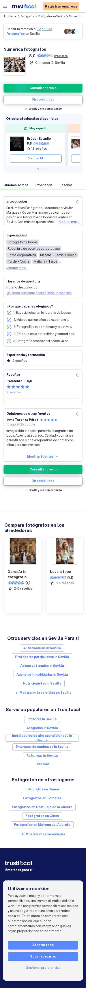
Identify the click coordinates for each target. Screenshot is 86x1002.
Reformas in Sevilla (42, 755)
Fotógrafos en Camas (42, 789)
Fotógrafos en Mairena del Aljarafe (42, 824)
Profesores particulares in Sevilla (42, 657)
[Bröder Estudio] (17, 143)
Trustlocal (10, 16)
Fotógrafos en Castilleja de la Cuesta (42, 807)
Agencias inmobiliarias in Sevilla (42, 674)
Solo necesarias (43, 956)
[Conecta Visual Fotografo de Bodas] (78, 143)
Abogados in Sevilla (42, 728)
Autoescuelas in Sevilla (42, 648)
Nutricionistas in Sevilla (42, 683)
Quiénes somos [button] (16, 185)
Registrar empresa (61, 6)
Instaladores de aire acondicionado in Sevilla (42, 738)
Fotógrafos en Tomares (42, 798)
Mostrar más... (69, 222)
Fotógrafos (27, 16)
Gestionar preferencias (43, 967)
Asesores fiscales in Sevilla (42, 665)
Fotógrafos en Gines (42, 816)
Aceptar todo (43, 945)
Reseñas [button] (66, 185)
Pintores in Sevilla (42, 719)
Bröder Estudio (39, 138)
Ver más (43, 764)
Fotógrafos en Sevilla (51, 16)
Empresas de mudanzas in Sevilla (42, 747)
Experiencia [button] (44, 185)
